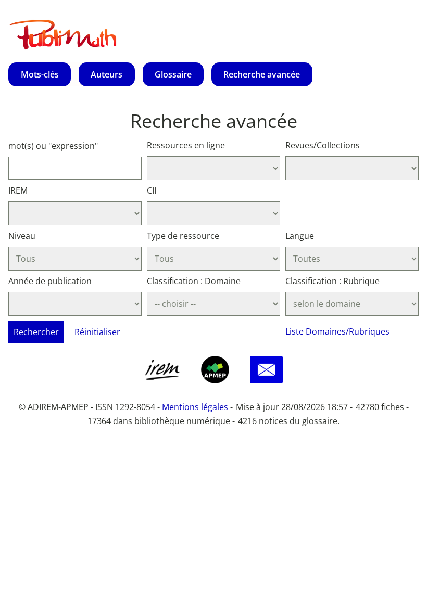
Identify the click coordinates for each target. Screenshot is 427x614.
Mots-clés (40, 74)
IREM (18, 190)
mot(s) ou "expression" (53, 145)
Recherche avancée (261, 74)
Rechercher (36, 332)
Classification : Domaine (194, 281)
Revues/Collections (322, 145)
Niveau (21, 235)
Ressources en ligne (186, 145)
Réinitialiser (97, 332)
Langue (299, 235)
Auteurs (106, 74)
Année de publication (50, 281)
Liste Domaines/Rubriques (337, 331)
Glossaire (173, 74)
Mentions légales (195, 407)
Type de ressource (183, 235)
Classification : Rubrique (332, 281)
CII (151, 190)
